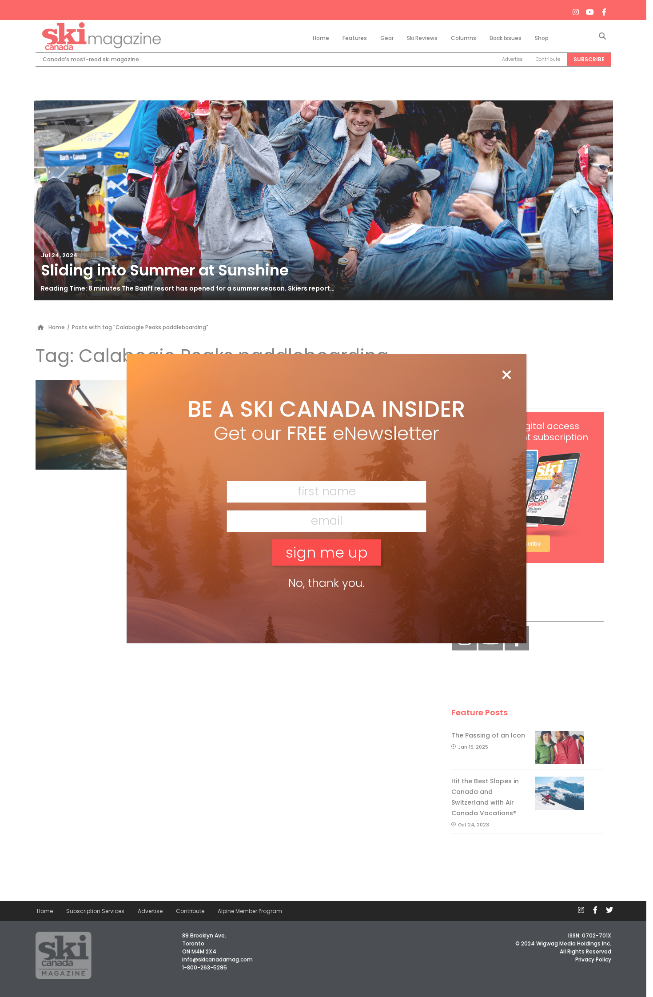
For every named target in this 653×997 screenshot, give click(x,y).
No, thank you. (326, 583)
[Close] (506, 375)
